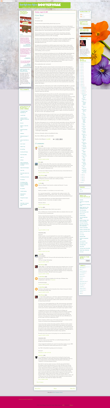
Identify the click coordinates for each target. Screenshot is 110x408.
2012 (82, 75)
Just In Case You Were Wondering (84, 163)
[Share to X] (59, 139)
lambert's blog (22, 146)
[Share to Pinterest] (62, 139)
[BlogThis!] (57, 139)
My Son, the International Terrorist (84, 143)
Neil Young (81, 284)
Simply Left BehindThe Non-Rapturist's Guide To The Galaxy (24, 164)
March (83, 180)
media (81, 279)
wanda (39, 254)
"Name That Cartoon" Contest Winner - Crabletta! (84, 120)
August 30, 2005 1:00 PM (43, 261)
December (83, 87)
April (83, 179)
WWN (81, 293)
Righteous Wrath (82, 288)
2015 (82, 70)
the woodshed (22, 188)
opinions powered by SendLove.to (26, 399)
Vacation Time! (84, 172)
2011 (82, 76)
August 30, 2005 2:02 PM (43, 284)
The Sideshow (22, 179)
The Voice (40, 207)
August (83, 93)
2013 (82, 73)
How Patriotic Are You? (84, 129)
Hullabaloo (22, 133)
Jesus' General (22, 143)
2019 (82, 64)
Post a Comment (40, 382)
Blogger (71, 405)
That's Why (22, 170)
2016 (82, 69)
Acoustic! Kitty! (22, 115)
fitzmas (81, 278)
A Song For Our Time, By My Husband (84, 96)
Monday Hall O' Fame (83, 281)
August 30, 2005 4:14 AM (43, 230)
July (82, 174)
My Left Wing (22, 149)
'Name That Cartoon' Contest (83, 160)
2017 (82, 67)
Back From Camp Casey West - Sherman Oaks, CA (84, 136)
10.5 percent (52, 279)
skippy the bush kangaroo (24, 167)
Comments (83, 16)
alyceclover (40, 355)
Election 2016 (82, 276)
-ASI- (63, 405)
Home (55, 388)
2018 (82, 66)
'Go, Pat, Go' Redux (84, 127)
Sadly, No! (22, 157)
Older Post (72, 388)
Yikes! (21, 200)
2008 (82, 81)
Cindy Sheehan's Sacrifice (84, 151)
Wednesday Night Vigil (84, 99)
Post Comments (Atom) (57, 392)
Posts (82, 14)
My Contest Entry (83, 166)
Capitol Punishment (83, 271)
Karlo (39, 146)
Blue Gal (21, 123)
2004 (82, 182)
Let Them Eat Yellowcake (84, 146)
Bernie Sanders (82, 267)
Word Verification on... (84, 107)
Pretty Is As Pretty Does (84, 168)
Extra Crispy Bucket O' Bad (84, 140)
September (83, 91)
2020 (82, 63)
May (83, 177)
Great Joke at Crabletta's (84, 154)
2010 (82, 78)
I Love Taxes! (84, 115)
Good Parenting (84, 117)
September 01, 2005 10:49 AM (44, 352)
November (83, 88)
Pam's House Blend (23, 154)
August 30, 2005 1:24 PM (43, 273)
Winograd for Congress (24, 197)
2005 (82, 85)
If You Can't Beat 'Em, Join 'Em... (84, 131)
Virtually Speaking (23, 191)
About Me (81, 191)
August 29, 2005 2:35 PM (43, 180)
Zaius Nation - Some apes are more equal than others (24, 204)
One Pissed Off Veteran (24, 151)
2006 (82, 84)
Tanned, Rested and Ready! (84, 171)
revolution (81, 286)
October (83, 90)
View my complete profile (84, 55)
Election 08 (81, 274)
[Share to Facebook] (60, 139)
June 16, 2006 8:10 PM (43, 379)
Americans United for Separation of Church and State (24, 119)
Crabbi (39, 183)
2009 (82, 79)
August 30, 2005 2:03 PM (43, 292)
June (83, 175)
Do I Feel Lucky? (83, 124)
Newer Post (37, 388)
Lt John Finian (41, 276)
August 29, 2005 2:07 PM (43, 159)
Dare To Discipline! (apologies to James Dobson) (84, 103)
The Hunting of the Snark (24, 176)
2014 (82, 72)
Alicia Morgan (41, 175)
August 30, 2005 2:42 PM (43, 335)
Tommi (81, 291)
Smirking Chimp (82, 289)
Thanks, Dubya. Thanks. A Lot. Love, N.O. (84, 111)
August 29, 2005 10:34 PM (43, 204)
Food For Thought (83, 114)
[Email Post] (53, 139)
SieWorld (21, 159)
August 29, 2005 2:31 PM (43, 172)
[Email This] (56, 139)
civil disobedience (82, 272)
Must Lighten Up (82, 283)
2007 (82, 82)
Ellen (39, 162)
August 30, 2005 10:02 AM (43, 251)
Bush (80, 269)
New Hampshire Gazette (84, 148)
